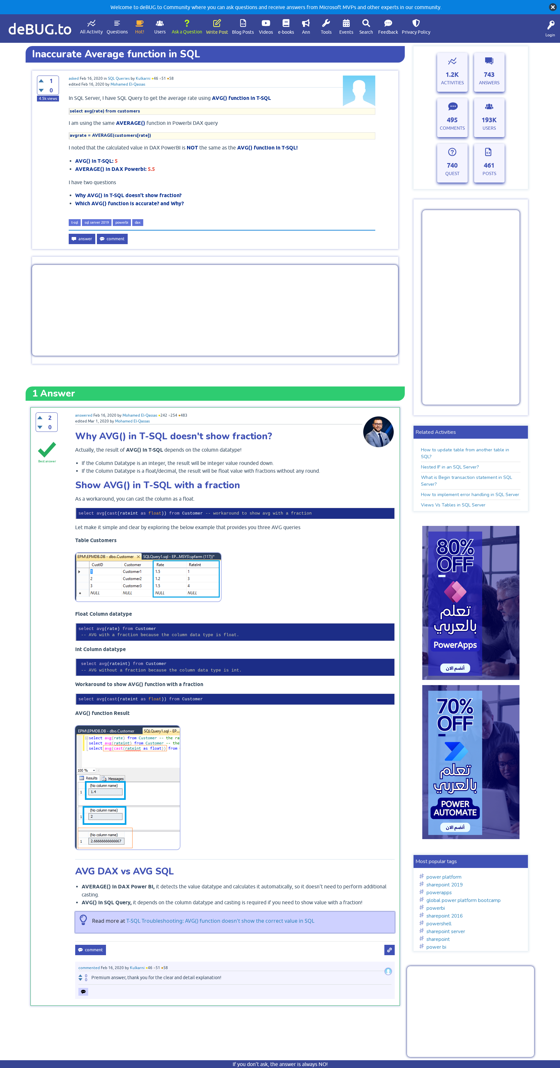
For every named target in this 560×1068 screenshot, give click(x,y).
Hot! (139, 31)
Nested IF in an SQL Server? (450, 467)
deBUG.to (40, 29)
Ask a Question (187, 31)
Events (346, 32)
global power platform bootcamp (463, 900)
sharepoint (438, 939)
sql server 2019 (97, 222)
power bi (436, 947)
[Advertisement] (215, 310)
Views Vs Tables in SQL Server (453, 505)
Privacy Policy (416, 32)
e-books (286, 32)
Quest (452, 173)
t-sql (74, 222)
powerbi (121, 222)
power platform (443, 877)
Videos (266, 32)
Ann (306, 32)
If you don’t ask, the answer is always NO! (280, 1064)
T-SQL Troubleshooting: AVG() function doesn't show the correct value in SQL (220, 920)
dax (138, 222)
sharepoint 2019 (444, 885)
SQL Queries (119, 78)
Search (366, 32)
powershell (438, 923)
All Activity (91, 31)
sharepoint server (445, 931)
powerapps (439, 892)
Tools (326, 32)
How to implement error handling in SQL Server (470, 495)
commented (89, 968)
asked (74, 78)
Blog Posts (243, 32)
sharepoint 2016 (444, 916)
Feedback (388, 32)
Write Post (217, 32)
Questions (117, 31)
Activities (452, 82)
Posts (489, 173)
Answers (489, 82)
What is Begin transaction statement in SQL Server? (466, 480)
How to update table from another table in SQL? (465, 453)
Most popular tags (436, 861)
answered (83, 415)
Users (160, 31)
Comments (452, 128)
